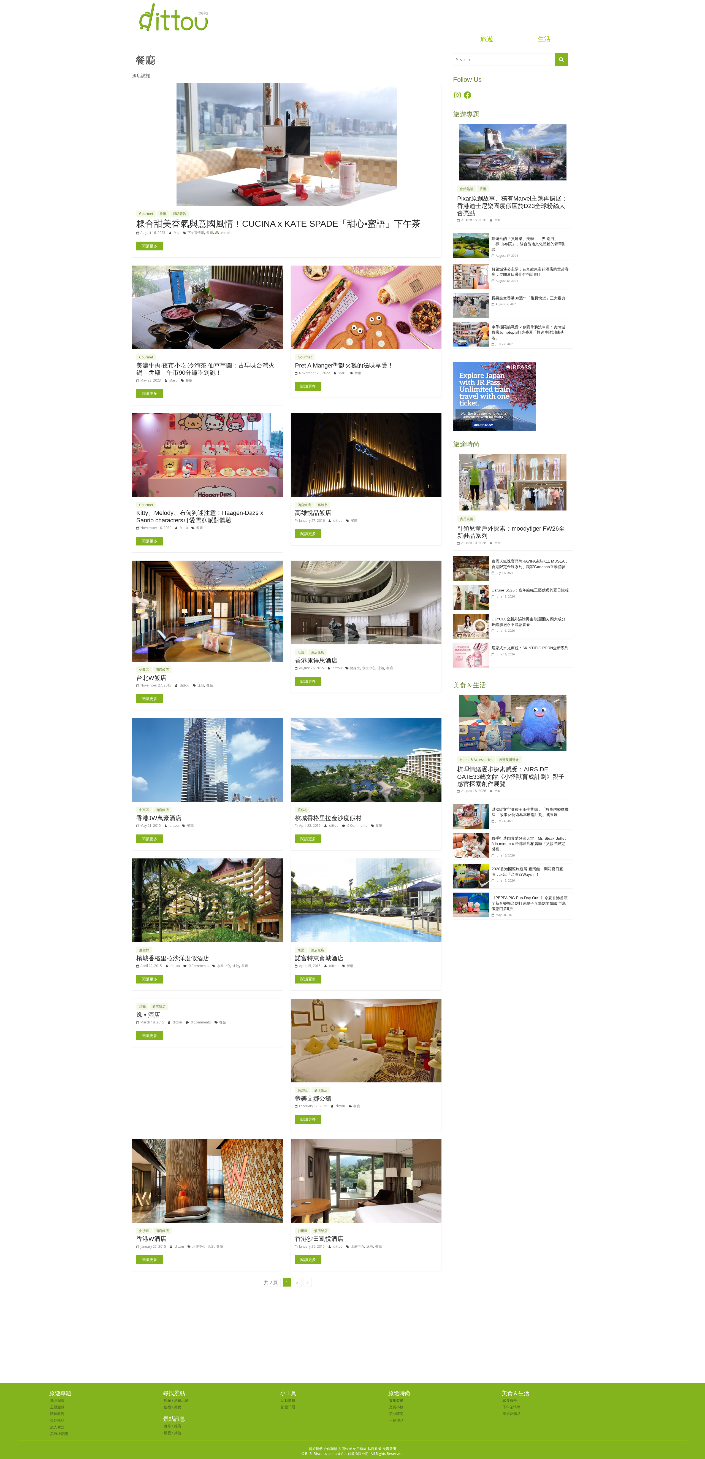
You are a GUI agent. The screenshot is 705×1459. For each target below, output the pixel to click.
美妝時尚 (396, 1413)
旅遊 (487, 38)
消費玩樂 (181, 1400)
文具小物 (396, 1406)
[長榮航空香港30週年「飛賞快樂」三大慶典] (471, 295)
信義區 (144, 669)
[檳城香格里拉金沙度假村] (366, 721)
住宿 (167, 1406)
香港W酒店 (151, 1238)
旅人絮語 (57, 1427)
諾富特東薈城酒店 (319, 958)
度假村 (303, 809)
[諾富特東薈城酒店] (366, 862)
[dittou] (173, 3)
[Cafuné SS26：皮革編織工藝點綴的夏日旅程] (471, 587)
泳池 (200, 685)
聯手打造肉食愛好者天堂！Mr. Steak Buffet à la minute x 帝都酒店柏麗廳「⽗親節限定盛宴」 (529, 843)
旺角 (301, 652)
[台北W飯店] (207, 564)
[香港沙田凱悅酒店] (366, 1142)
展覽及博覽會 (509, 759)
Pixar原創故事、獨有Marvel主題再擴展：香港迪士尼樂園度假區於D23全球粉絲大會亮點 (512, 206)
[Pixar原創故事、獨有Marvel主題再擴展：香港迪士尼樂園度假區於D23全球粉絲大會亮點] (512, 126)
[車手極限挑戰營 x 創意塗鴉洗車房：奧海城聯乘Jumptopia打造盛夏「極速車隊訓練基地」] (471, 324)
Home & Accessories (476, 759)
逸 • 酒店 (148, 1014)
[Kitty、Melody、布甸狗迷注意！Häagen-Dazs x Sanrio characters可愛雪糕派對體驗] (207, 417)
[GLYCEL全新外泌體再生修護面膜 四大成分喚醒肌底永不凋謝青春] (471, 616)
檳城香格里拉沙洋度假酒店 (172, 958)
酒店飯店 (304, 504)
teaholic (225, 232)
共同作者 (345, 1448)
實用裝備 (466, 519)
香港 (163, 213)
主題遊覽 (57, 1406)
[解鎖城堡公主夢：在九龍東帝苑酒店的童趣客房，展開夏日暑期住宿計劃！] (471, 266)
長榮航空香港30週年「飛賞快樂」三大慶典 (528, 298)
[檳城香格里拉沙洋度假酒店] (207, 862)
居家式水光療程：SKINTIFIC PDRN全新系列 (530, 648)
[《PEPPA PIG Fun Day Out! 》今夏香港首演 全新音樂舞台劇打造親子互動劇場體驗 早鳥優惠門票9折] (471, 895)
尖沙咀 (303, 1090)
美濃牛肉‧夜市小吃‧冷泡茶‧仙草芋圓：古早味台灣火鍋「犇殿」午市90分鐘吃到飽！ (205, 369)
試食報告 (510, 1400)
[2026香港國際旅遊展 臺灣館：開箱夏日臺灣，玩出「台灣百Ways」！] (471, 866)
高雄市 (322, 504)
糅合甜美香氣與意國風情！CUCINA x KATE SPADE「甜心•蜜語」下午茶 (278, 224)
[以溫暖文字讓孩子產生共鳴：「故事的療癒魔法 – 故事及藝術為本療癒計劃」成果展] (471, 807)
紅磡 (142, 1006)
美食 (177, 1406)
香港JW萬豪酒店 (158, 818)
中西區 (144, 809)
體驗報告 (179, 213)
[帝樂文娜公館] (366, 1002)
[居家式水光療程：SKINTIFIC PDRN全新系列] (471, 645)
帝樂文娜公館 (313, 1098)
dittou (338, 520)
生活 (544, 38)
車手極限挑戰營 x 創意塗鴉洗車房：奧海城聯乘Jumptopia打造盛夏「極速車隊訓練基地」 (528, 332)
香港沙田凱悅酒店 (319, 1238)
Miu (177, 232)
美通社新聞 (59, 1433)
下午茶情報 (196, 232)
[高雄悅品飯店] (366, 417)
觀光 (167, 1400)
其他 (177, 1432)
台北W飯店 (151, 677)
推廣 (177, 1425)
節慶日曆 (288, 1406)
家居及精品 (511, 1413)
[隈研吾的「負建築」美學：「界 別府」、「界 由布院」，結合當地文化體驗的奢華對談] (471, 236)
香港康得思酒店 (316, 660)
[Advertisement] (352, 1341)
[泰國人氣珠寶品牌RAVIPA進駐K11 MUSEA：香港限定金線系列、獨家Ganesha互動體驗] (471, 558)
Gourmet (146, 213)
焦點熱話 (466, 189)
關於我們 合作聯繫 (323, 1448)
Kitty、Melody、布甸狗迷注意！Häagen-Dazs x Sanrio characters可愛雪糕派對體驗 (199, 516)
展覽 (167, 1432)
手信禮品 (396, 1420)
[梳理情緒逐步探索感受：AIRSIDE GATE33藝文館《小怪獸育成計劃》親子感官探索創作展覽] (512, 697)
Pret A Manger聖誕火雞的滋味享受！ (344, 365)
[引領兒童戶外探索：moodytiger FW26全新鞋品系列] (512, 457)
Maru (173, 380)
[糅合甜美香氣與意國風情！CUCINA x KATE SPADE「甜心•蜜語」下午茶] (287, 86)
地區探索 (57, 1400)
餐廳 (209, 232)
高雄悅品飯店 (313, 512)
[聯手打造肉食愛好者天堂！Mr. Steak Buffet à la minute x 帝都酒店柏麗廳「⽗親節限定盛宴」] (471, 836)
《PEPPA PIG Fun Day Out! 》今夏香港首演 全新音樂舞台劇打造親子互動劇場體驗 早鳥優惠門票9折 (530, 903)
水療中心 (368, 668)
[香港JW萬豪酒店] (207, 721)
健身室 (355, 668)
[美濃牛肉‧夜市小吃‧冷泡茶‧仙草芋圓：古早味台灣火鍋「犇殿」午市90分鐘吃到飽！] (207, 269)
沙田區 (303, 1230)
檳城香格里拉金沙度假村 (328, 818)
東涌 (301, 950)
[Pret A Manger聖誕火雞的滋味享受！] (366, 269)
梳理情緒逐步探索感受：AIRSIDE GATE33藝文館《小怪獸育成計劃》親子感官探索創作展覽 (511, 776)
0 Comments (356, 825)
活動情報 (288, 1400)
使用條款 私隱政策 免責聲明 (374, 1448)
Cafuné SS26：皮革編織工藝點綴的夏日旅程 (530, 590)
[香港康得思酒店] (366, 564)
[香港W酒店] (207, 1142)
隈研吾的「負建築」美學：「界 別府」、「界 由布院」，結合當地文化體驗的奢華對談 (529, 244)
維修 (167, 1425)
